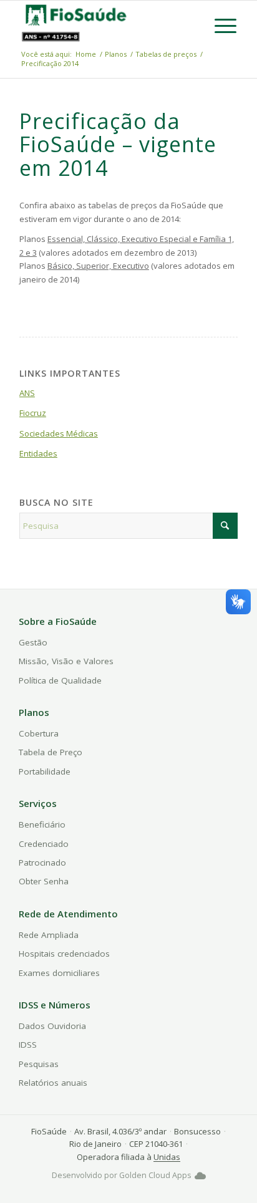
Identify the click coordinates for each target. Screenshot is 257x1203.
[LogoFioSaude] (75, 14)
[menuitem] (219, 26)
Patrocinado (42, 862)
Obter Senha (44, 881)
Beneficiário (42, 824)
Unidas (166, 1156)
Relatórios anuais (53, 1082)
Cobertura (39, 733)
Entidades (38, 453)
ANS (27, 393)
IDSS (28, 1044)
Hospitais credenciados (64, 953)
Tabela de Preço (50, 752)
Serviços (38, 803)
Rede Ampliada (49, 934)
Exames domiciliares (59, 972)
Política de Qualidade (60, 680)
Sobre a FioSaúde (58, 621)
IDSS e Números (54, 1004)
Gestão (33, 642)
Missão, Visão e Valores (66, 661)
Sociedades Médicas (58, 433)
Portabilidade (44, 771)
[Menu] (219, 26)
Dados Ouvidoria (52, 1025)
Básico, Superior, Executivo (98, 265)
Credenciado (44, 843)
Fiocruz (32, 412)
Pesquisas (39, 1064)
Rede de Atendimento (68, 913)
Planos (34, 712)
